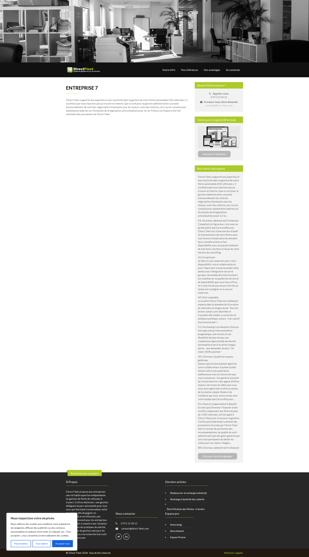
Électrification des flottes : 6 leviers (186, 509)
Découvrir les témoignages (217, 456)
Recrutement (177, 530)
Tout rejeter (41, 543)
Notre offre (168, 69)
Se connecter (233, 69)
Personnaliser (21, 543)
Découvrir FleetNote (214, 154)
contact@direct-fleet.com (219, 105)
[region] (41, 532)
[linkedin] (126, 536)
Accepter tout (62, 543)
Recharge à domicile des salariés (187, 499)
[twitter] (119, 536)
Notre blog (176, 524)
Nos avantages (212, 69)
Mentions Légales (233, 552)
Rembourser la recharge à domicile (188, 492)
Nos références (189, 69)
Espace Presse (178, 537)
